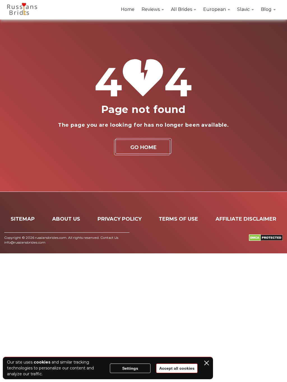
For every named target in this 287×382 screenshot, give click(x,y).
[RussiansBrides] (21, 10)
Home (128, 9)
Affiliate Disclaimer (246, 219)
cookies (42, 362)
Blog (266, 9)
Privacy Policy (120, 219)
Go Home (143, 147)
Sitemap (23, 219)
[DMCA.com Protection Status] (266, 239)
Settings (130, 368)
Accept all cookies (177, 368)
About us (66, 219)
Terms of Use (178, 219)
